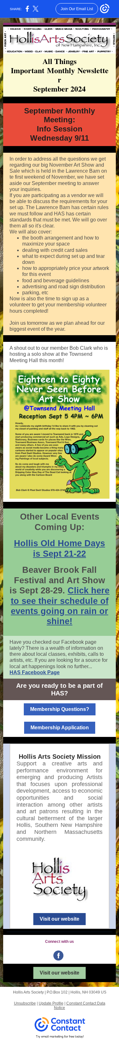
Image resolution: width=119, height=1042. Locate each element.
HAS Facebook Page (35, 672)
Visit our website (59, 919)
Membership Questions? (59, 709)
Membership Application (59, 727)
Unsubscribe (25, 1003)
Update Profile (51, 1003)
